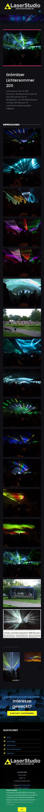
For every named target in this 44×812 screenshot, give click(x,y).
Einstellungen (10, 804)
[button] (4, 666)
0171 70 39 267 (24, 785)
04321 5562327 (23, 788)
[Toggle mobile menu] (40, 11)
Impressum (29, 802)
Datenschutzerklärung (18, 802)
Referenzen (11, 745)
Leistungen (11, 741)
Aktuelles (10, 753)
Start (9, 737)
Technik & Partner (14, 749)
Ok (22, 809)
